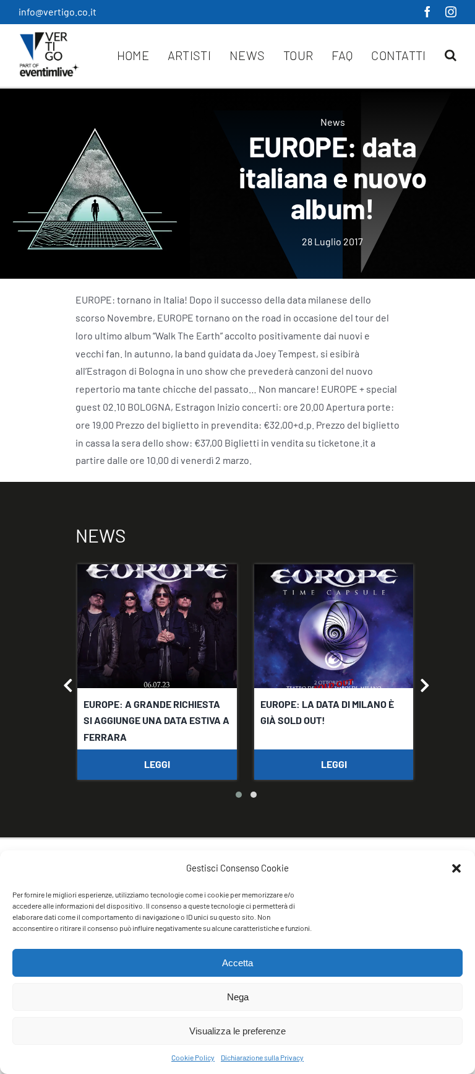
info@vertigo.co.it (57, 11)
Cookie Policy (193, 1057)
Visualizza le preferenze (237, 1031)
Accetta (237, 963)
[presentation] (67, 687)
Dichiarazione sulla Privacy (262, 1057)
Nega (238, 997)
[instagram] (450, 11)
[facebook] (427, 11)
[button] (456, 868)
